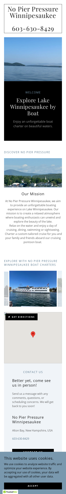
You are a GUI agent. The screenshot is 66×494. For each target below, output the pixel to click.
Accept (33, 485)
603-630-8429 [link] (20, 439)
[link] (33, 18)
